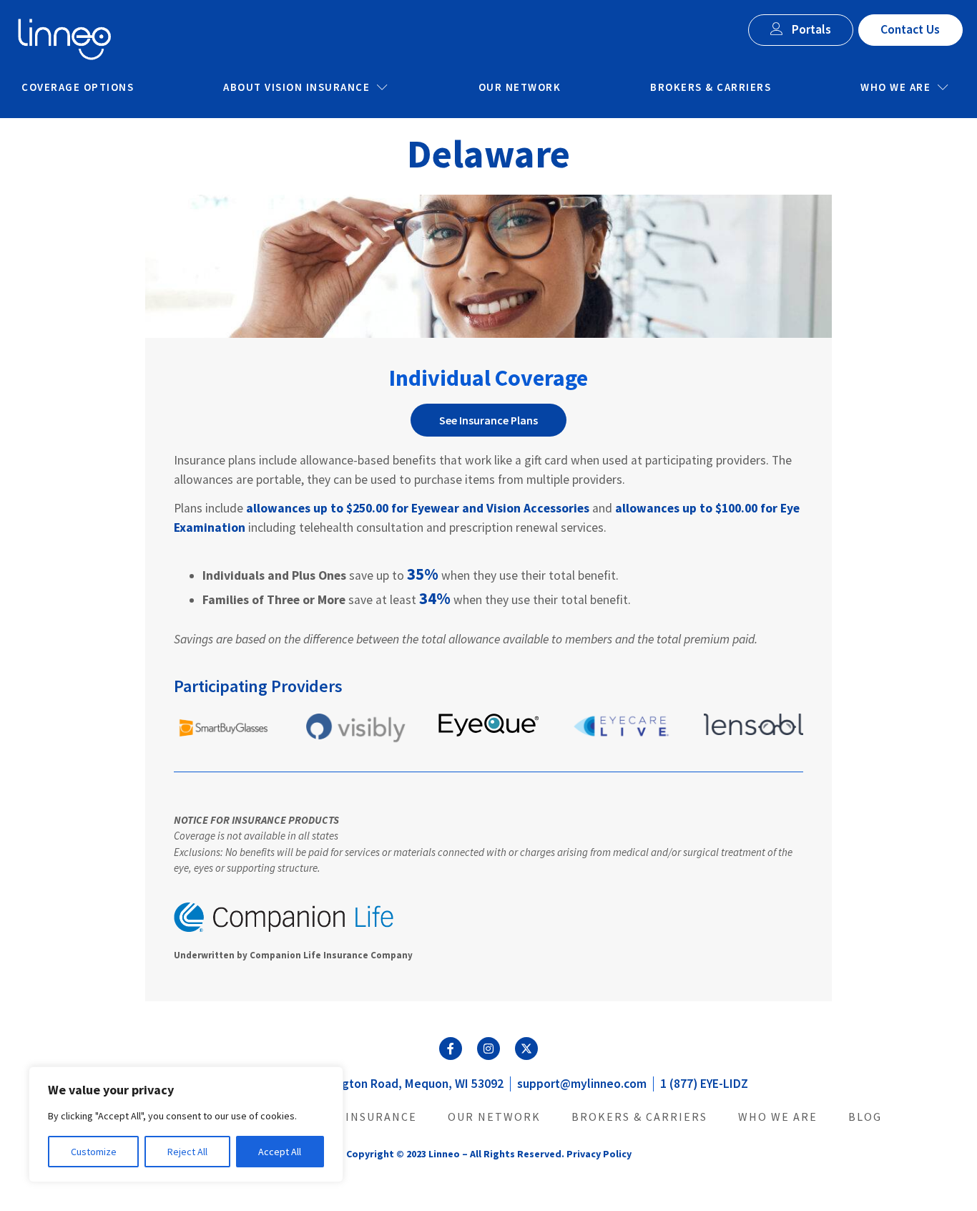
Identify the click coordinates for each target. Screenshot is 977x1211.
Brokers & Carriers (710, 87)
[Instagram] (488, 1048)
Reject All (187, 1151)
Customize (94, 1151)
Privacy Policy (599, 1153)
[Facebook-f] (450, 1048)
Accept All (279, 1151)
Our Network (519, 87)
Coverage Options (77, 87)
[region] (186, 1124)
